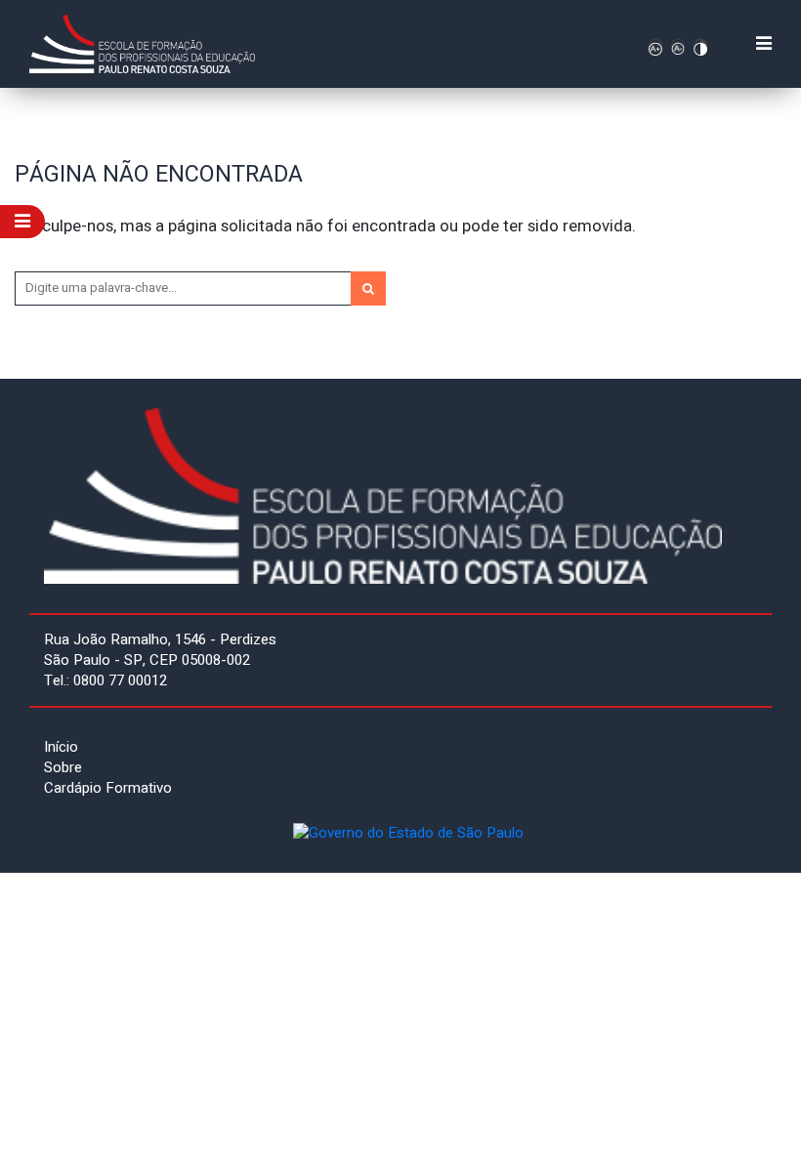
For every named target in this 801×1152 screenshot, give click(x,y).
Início (61, 747)
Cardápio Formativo (108, 788)
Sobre (63, 767)
